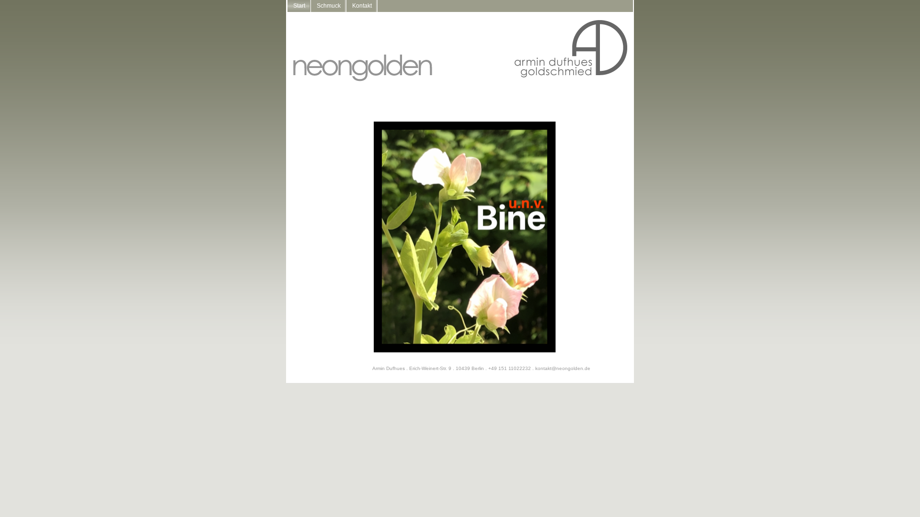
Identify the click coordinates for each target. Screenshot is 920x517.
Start (299, 5)
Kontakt (362, 5)
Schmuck (329, 5)
